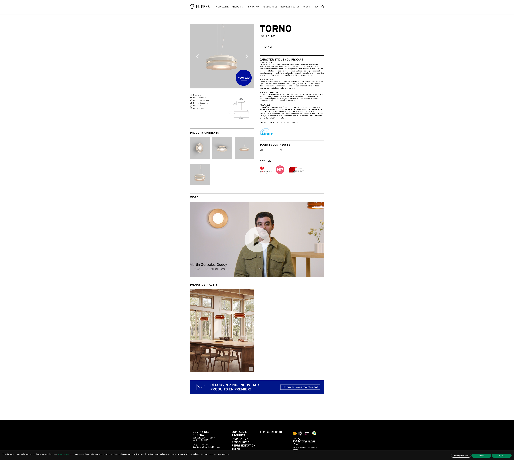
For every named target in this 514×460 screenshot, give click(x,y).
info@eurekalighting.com (210, 447)
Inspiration (253, 7)
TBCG (298, 123)
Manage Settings (461, 456)
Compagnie (222, 7)
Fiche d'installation (201, 100)
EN (316, 6)
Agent (306, 7)
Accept (481, 456)
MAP (288, 123)
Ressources (270, 7)
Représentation (290, 7)
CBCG (277, 123)
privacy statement (65, 454)
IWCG (283, 123)
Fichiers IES (198, 106)
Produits (237, 7)
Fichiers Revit (198, 108)
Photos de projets (200, 103)
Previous (197, 56)
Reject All (501, 456)
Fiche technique (199, 98)
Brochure (197, 95)
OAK (293, 123)
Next (247, 56)
